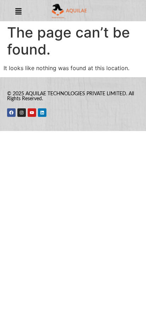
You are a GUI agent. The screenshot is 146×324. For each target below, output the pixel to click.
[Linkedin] (42, 112)
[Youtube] (32, 112)
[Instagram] (21, 112)
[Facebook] (11, 112)
